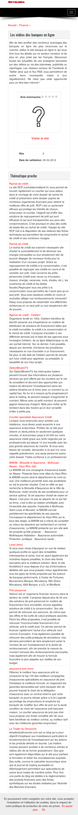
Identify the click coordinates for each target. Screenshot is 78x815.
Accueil (12, 25)
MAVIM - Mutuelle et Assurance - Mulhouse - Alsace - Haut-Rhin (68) (35, 464)
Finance (23, 25)
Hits (21, 153)
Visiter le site (40, 138)
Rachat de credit (18, 244)
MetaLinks (15, 2)
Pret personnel (17, 590)
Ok (43, 809)
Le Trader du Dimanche (22, 728)
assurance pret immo (21, 668)
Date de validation (30, 160)
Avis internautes (30, 97)
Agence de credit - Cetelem (25, 315)
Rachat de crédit (18, 183)
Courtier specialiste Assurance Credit (30, 417)
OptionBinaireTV (18, 368)
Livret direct (16, 544)
